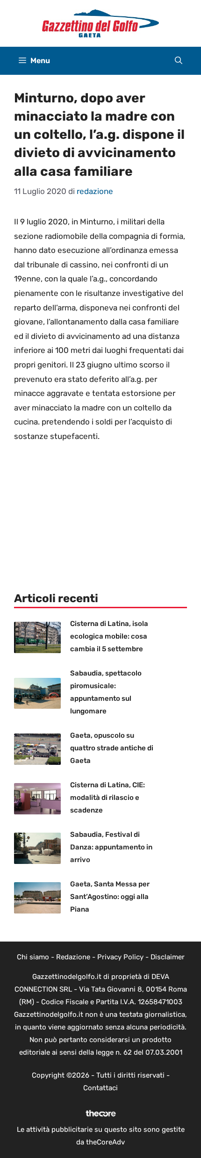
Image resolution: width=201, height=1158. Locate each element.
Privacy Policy (120, 957)
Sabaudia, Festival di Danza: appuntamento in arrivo (111, 847)
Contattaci (100, 1088)
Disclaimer (168, 957)
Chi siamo (33, 957)
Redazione (73, 957)
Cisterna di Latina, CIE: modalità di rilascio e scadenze (107, 797)
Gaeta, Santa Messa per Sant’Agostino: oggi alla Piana (110, 896)
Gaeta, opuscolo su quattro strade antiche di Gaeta (111, 748)
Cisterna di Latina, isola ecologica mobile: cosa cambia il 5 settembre (109, 636)
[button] (178, 61)
